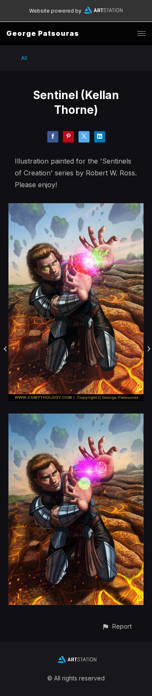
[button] (116, 626)
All (24, 58)
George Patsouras (42, 33)
